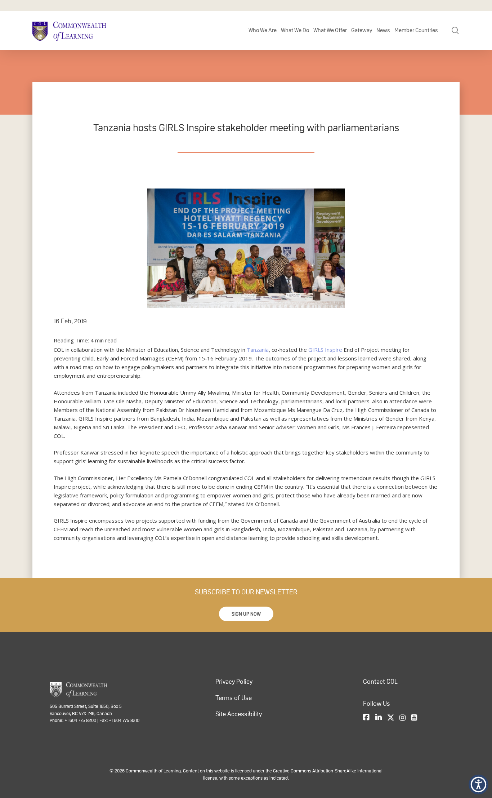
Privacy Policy (233, 681)
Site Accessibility (238, 714)
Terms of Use (233, 697)
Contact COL (380, 681)
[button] (246, 614)
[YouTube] (414, 718)
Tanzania (258, 349)
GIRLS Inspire (325, 349)
